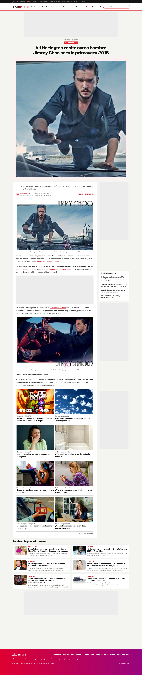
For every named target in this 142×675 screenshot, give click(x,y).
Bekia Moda (67, 39)
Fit (79, 1)
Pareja (51, 1)
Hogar (75, 1)
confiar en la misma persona (48, 262)
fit (73, 659)
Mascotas (57, 1)
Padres (45, 1)
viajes (77, 659)
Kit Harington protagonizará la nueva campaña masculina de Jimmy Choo (46, 565)
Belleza (34, 1)
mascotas (50, 659)
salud (56, 659)
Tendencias (35, 7)
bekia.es (14, 659)
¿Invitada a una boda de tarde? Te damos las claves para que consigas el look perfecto (113, 279)
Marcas (95, 7)
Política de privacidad (27, 663)
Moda (29, 1)
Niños (78, 7)
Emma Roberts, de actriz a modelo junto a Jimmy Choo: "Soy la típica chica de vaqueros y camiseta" (48, 550)
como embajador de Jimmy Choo (58, 269)
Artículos (45, 7)
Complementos (68, 7)
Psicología (69, 1)
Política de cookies (43, 663)
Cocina (40, 1)
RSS (52, 663)
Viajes (83, 1)
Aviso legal (15, 663)
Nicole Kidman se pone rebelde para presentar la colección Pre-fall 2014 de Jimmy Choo (106, 565)
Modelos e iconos (123, 655)
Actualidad (22, 1)
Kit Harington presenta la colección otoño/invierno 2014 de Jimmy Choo (107, 550)
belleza (25, 659)
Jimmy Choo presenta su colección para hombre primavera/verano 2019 (106, 579)
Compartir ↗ (89, 194)
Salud (63, 1)
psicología (62, 659)
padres (37, 659)
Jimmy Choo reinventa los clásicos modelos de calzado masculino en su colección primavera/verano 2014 (46, 580)
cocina (32, 659)
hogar (70, 659)
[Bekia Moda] (20, 7)
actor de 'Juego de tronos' (26, 269)
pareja (43, 659)
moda (20, 659)
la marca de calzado (58, 308)
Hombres (86, 7)
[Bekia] (15, 2)
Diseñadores (55, 7)
